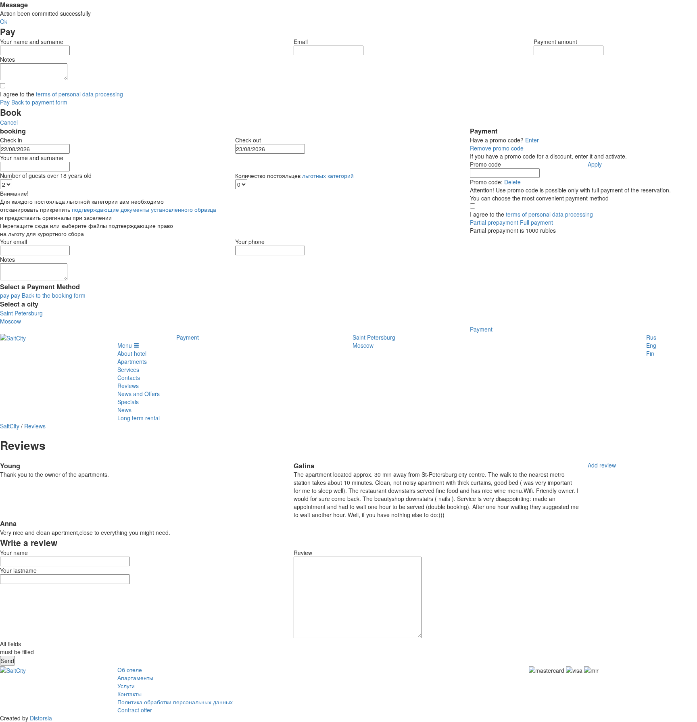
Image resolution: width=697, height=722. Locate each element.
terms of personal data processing (79, 94)
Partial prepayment (494, 222)
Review (303, 553)
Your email (13, 242)
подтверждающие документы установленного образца (144, 209)
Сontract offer (134, 710)
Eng (651, 345)
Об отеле (129, 670)
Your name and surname (31, 42)
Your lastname (18, 570)
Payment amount (555, 42)
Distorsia (41, 718)
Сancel (9, 122)
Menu (125, 345)
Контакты (129, 694)
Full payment (536, 222)
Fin (650, 353)
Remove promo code (497, 148)
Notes (7, 59)
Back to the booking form (54, 295)
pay (4, 295)
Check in (11, 140)
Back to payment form (39, 102)
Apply (595, 164)
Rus (651, 337)
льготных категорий (328, 175)
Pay (5, 102)
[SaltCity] (13, 337)
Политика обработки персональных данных (175, 702)
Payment (481, 329)
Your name (14, 553)
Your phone (250, 242)
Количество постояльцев (294, 175)
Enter (532, 140)
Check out (248, 140)
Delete (512, 182)
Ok (3, 21)
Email (301, 42)
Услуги (126, 686)
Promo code (485, 164)
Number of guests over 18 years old (46, 175)
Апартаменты (135, 678)
